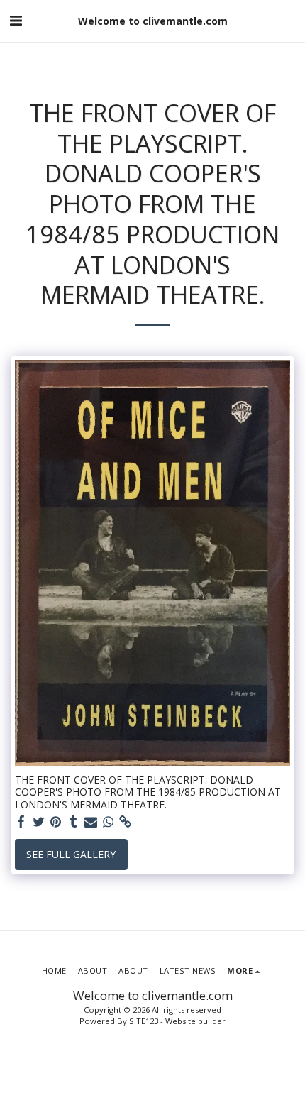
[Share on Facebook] (21, 821)
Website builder (195, 1021)
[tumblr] (73, 821)
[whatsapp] (108, 821)
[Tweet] (39, 821)
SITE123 (143, 1021)
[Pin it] (56, 821)
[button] (16, 20)
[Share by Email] (90, 821)
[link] (125, 821)
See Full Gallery (71, 854)
